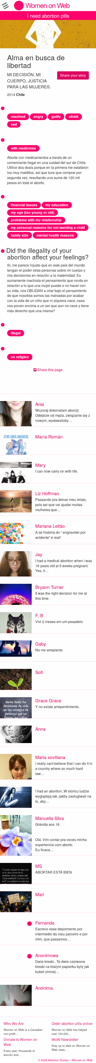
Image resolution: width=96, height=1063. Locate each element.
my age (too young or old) (32, 212)
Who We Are (14, 1023)
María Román (49, 436)
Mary (40, 465)
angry (38, 116)
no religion (20, 356)
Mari (39, 894)
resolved (18, 116)
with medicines (23, 148)
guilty (56, 116)
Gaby (40, 644)
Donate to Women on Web (20, 1042)
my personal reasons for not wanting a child (48, 227)
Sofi (39, 672)
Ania (39, 404)
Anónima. (44, 988)
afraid (73, 116)
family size (19, 235)
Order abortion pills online (72, 1023)
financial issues (24, 204)
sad (14, 124)
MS (38, 866)
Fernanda (44, 922)
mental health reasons (55, 235)
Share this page (50, 369)
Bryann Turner (49, 587)
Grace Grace (48, 700)
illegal (16, 332)
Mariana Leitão (50, 526)
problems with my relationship (36, 219)
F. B (39, 615)
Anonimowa (46, 955)
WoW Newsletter (65, 1039)
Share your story (73, 75)
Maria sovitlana (50, 757)
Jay (38, 554)
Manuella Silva (49, 818)
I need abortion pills (48, 15)
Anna (40, 729)
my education (56, 204)
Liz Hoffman (47, 493)
